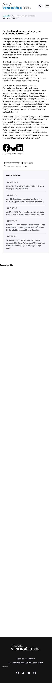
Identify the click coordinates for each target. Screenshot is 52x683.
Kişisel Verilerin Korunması (26, 659)
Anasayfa (6, 16)
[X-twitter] (23, 672)
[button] (47, 6)
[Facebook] (17, 672)
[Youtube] (28, 672)
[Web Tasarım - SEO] (5, 666)
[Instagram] (34, 672)
